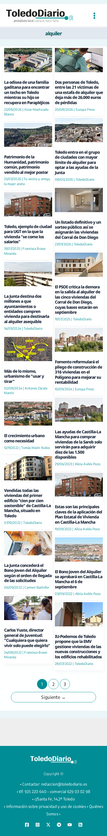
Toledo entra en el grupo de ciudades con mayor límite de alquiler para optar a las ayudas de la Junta (77, 162)
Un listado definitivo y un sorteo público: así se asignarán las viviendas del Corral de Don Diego (78, 229)
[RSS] (80, 825)
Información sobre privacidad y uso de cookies (46, 806)
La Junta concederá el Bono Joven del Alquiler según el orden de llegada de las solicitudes (28, 572)
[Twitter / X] (48, 825)
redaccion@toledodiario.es (64, 784)
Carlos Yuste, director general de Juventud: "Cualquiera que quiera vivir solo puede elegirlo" (27, 637)
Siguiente (53, 697)
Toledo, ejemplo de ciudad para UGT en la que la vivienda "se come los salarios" (28, 234)
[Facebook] (27, 825)
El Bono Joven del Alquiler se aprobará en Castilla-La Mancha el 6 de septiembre (78, 579)
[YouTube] (69, 825)
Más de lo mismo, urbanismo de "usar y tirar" (24, 376)
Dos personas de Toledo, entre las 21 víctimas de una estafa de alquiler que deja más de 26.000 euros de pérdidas (79, 92)
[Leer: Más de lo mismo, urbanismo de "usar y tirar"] (28, 348)
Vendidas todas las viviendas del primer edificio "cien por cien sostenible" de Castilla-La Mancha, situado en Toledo (27, 503)
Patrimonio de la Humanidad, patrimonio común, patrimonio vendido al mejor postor (26, 164)
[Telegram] (59, 825)
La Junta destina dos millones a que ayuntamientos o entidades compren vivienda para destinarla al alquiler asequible (26, 308)
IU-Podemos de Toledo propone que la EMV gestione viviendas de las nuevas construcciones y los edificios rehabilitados (78, 646)
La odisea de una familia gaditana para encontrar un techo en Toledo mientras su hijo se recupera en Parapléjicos (26, 92)
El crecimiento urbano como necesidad (24, 438)
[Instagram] (37, 825)
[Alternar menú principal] (94, 16)
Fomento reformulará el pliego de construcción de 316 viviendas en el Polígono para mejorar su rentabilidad (78, 372)
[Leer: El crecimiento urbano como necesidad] (28, 413)
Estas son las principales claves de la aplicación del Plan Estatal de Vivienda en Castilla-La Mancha (78, 514)
